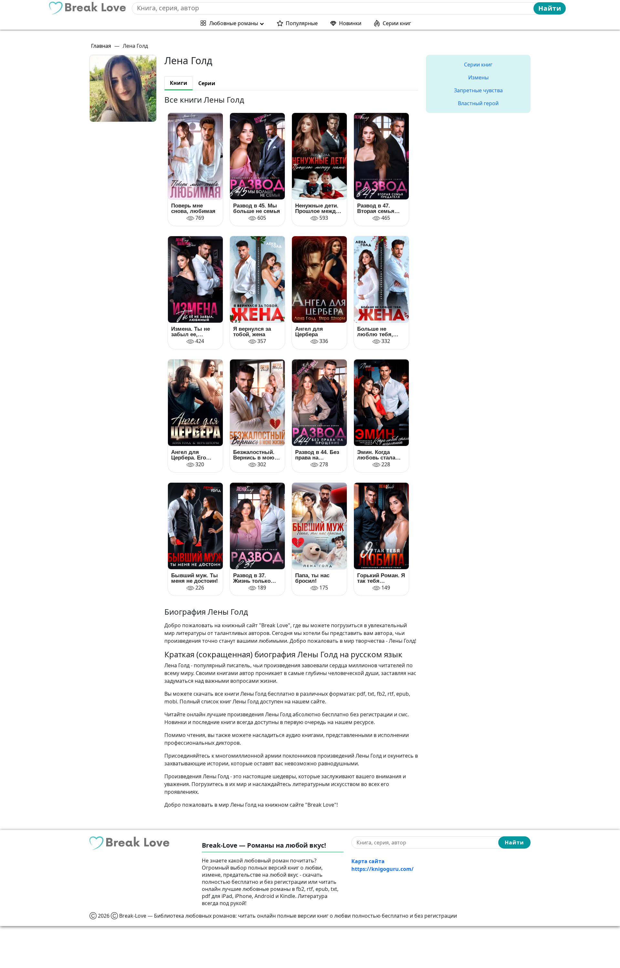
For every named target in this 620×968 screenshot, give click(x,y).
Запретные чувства (478, 90)
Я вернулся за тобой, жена (252, 331)
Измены (478, 77)
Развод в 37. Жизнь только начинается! (252, 578)
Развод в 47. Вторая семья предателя (375, 208)
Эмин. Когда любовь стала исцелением (376, 454)
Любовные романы (233, 23)
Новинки (350, 23)
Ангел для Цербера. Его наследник (188, 454)
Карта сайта (368, 861)
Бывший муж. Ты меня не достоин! (194, 578)
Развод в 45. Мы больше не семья (256, 208)
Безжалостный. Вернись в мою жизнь (253, 454)
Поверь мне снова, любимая (193, 208)
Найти (549, 8)
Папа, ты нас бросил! (312, 578)
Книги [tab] (178, 82)
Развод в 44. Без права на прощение (317, 454)
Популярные (302, 23)
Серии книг (397, 23)
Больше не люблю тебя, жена (375, 331)
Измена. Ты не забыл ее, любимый (190, 331)
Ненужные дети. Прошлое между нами (317, 208)
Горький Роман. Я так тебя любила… (381, 578)
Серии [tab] (206, 83)
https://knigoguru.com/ (382, 868)
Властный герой (478, 103)
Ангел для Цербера (309, 331)
